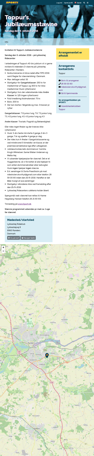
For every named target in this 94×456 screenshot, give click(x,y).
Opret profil (68, 2)
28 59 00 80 (66, 83)
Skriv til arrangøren (70, 80)
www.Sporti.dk (24, 203)
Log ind (59, 2)
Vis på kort (14, 238)
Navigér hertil (29, 238)
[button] (78, 2)
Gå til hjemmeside (69, 93)
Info (6, 41)
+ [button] (3, 247)
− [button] (3, 251)
